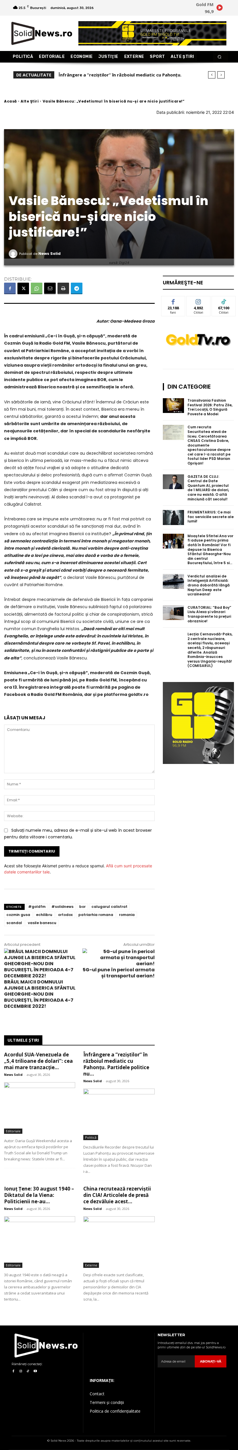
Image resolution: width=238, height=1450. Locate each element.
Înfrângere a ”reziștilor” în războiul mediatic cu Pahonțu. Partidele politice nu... (116, 1064)
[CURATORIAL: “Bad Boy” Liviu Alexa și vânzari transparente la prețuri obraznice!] (173, 612)
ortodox (65, 914)
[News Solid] (14, 253)
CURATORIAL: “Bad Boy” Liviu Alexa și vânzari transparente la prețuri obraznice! (209, 614)
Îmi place (173, 300)
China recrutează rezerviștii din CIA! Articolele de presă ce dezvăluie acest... (117, 1195)
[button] (219, 57)
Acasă (10, 101)
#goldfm (37, 906)
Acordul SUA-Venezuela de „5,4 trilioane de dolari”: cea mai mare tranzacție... (38, 1061)
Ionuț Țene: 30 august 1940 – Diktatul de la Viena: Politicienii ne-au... (39, 1195)
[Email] (50, 288)
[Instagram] (20, 1371)
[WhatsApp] (36, 288)
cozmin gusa (18, 914)
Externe (91, 1265)
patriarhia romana (95, 914)
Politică (90, 1137)
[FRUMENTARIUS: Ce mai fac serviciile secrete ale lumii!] (173, 517)
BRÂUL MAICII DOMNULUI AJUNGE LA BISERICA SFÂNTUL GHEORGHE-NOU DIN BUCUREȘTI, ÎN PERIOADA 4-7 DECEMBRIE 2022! (39, 994)
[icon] (219, 8)
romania (127, 914)
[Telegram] (76, 288)
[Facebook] (10, 288)
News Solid (49, 253)
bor (82, 906)
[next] (221, 74)
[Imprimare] (63, 288)
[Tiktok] (28, 1371)
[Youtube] (35, 1371)
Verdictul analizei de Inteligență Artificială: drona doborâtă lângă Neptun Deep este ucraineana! (208, 585)
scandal (14, 922)
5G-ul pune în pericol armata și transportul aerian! (119, 972)
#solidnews (62, 906)
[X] (23, 288)
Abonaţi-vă (210, 1361)
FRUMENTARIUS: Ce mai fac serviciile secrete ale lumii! (210, 517)
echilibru (44, 914)
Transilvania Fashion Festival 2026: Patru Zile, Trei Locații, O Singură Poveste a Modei (209, 407)
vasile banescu (42, 922)
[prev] (211, 74)
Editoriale (13, 1131)
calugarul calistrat (109, 906)
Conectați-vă (198, 302)
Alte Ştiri (30, 101)
